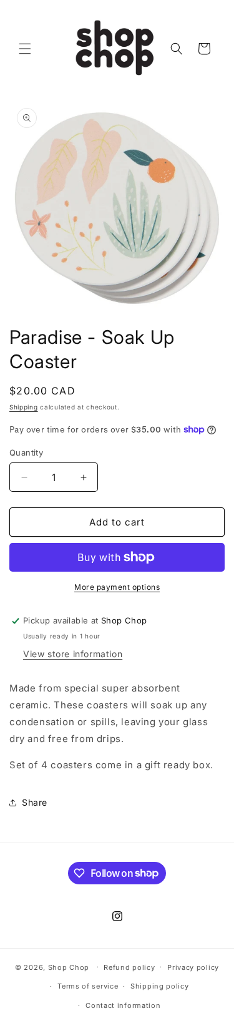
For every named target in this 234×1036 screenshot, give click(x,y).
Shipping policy (159, 986)
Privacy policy (193, 967)
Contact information (122, 1005)
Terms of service (87, 986)
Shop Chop (68, 966)
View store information (72, 653)
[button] (25, 48)
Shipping (23, 407)
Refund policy (129, 967)
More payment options (117, 587)
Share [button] (34, 802)
